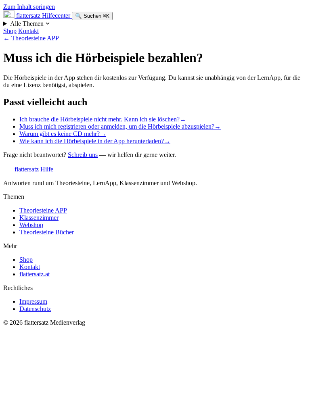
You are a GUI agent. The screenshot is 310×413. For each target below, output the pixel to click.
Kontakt (28, 30)
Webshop (31, 224)
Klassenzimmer (39, 217)
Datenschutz (35, 308)
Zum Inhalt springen (29, 6)
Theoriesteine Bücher (46, 232)
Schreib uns (83, 154)
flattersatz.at (34, 274)
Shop (10, 30)
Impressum (33, 301)
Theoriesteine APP (31, 38)
